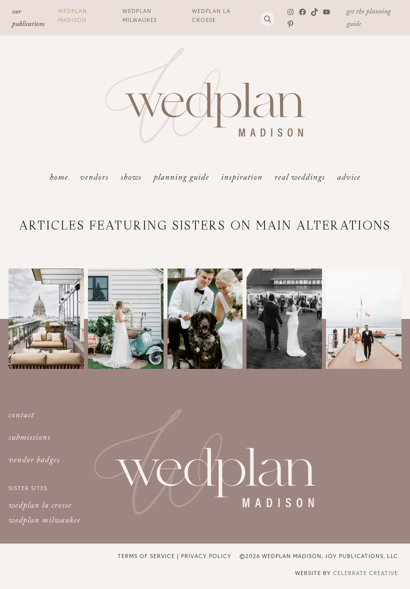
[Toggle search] (267, 19)
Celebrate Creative (365, 573)
